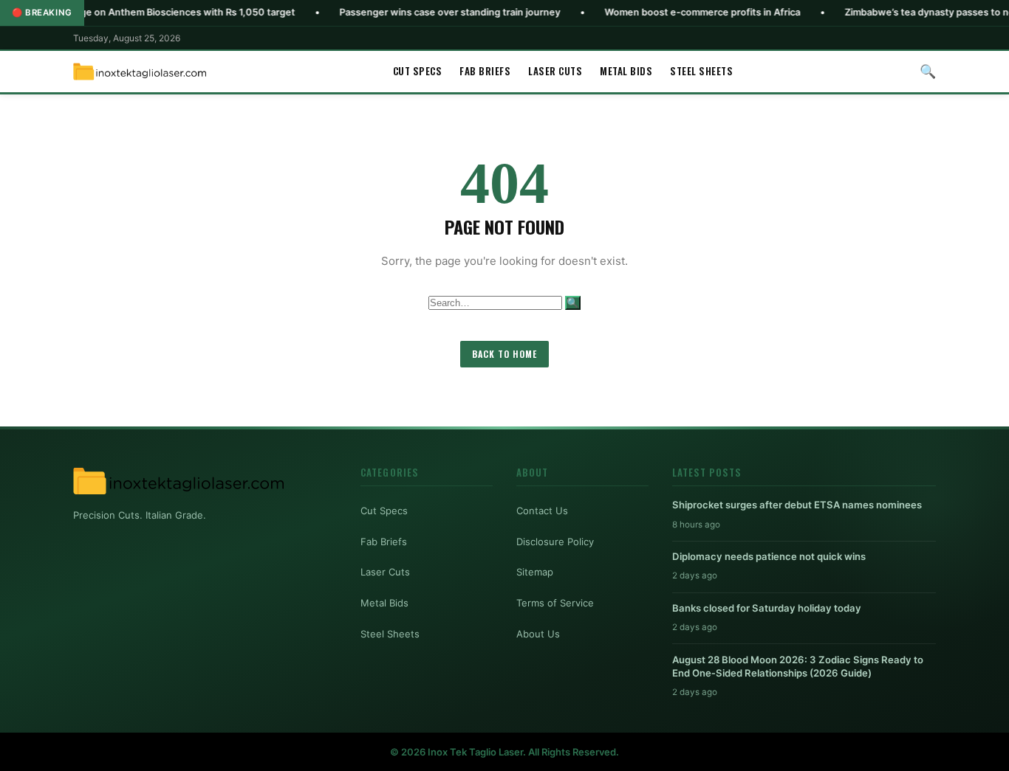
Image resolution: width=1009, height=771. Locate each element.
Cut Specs (417, 70)
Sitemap (534, 572)
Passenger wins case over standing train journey (419, 12)
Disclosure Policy (555, 541)
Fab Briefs (484, 70)
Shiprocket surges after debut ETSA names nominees (797, 505)
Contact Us (542, 510)
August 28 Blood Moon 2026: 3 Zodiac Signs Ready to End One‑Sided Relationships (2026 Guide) (797, 666)
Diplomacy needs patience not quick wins (769, 556)
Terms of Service (555, 603)
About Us (538, 634)
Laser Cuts (555, 70)
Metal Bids (626, 70)
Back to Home (504, 354)
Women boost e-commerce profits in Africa (672, 12)
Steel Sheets (701, 70)
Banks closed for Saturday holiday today (766, 608)
